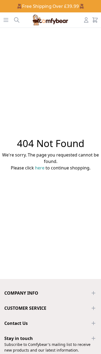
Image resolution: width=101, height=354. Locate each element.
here (39, 168)
